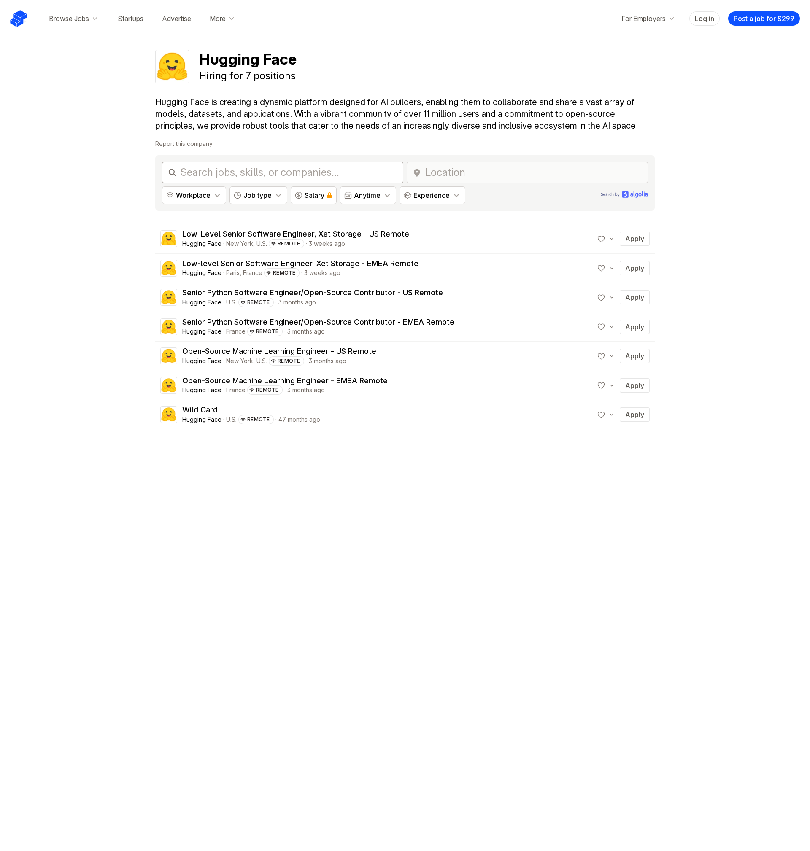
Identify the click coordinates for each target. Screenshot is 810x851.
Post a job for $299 (764, 18)
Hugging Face (201, 243)
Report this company (184, 143)
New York (239, 243)
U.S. (261, 243)
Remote (289, 243)
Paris (233, 272)
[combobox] (534, 172)
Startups (130, 18)
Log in (704, 18)
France (252, 272)
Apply (634, 238)
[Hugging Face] (168, 238)
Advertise (176, 18)
